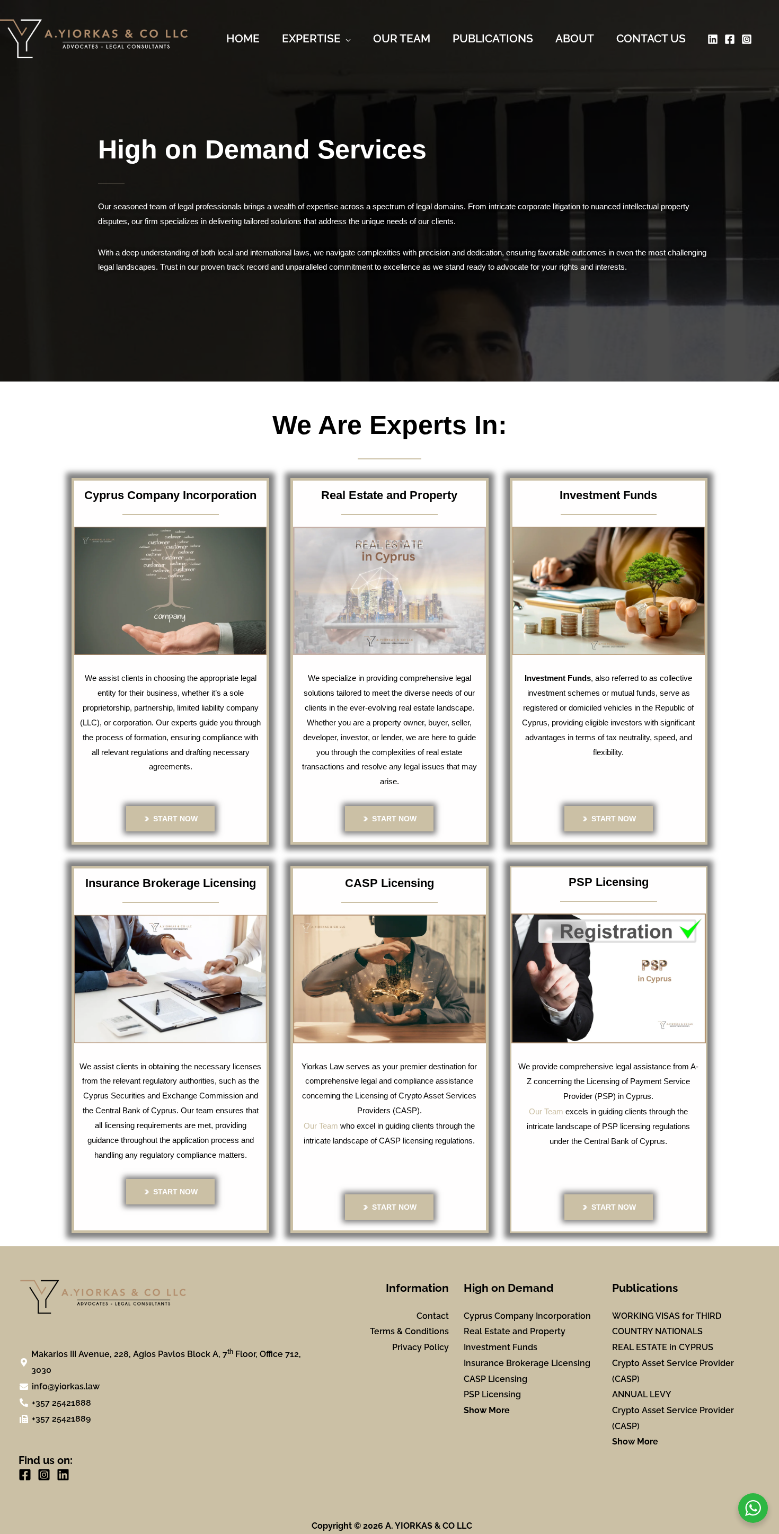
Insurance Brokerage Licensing (527, 1363)
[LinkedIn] (712, 39)
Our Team (321, 1125)
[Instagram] (746, 39)
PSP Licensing (492, 1394)
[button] (346, 38)
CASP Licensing (495, 1379)
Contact (433, 1316)
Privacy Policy (420, 1347)
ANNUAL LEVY (641, 1394)
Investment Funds (500, 1347)
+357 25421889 (61, 1419)
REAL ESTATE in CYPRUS (662, 1347)
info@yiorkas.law (66, 1386)
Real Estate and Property (514, 1331)
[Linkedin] (63, 1474)
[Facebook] (729, 39)
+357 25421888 (61, 1403)
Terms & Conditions (409, 1331)
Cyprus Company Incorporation (527, 1316)
